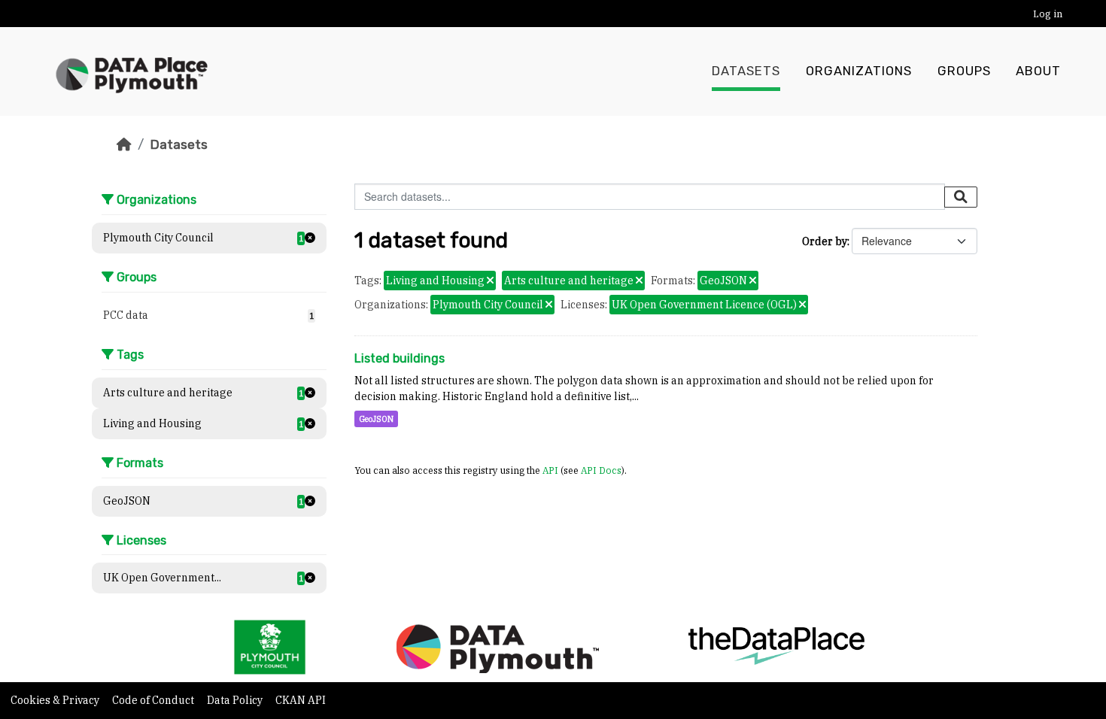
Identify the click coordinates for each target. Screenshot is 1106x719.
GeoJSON (376, 419)
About (1038, 71)
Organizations (859, 71)
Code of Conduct (154, 700)
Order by (824, 241)
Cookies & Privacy (56, 700)
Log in (1047, 14)
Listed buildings (399, 358)
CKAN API (300, 700)
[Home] (124, 144)
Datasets (746, 71)
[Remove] (490, 281)
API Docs (601, 470)
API (550, 470)
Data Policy (236, 700)
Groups (964, 71)
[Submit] (960, 197)
